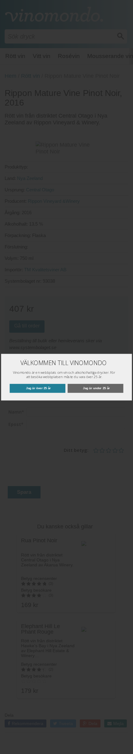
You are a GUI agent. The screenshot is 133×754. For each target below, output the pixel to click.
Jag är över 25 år (38, 388)
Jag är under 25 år (96, 388)
